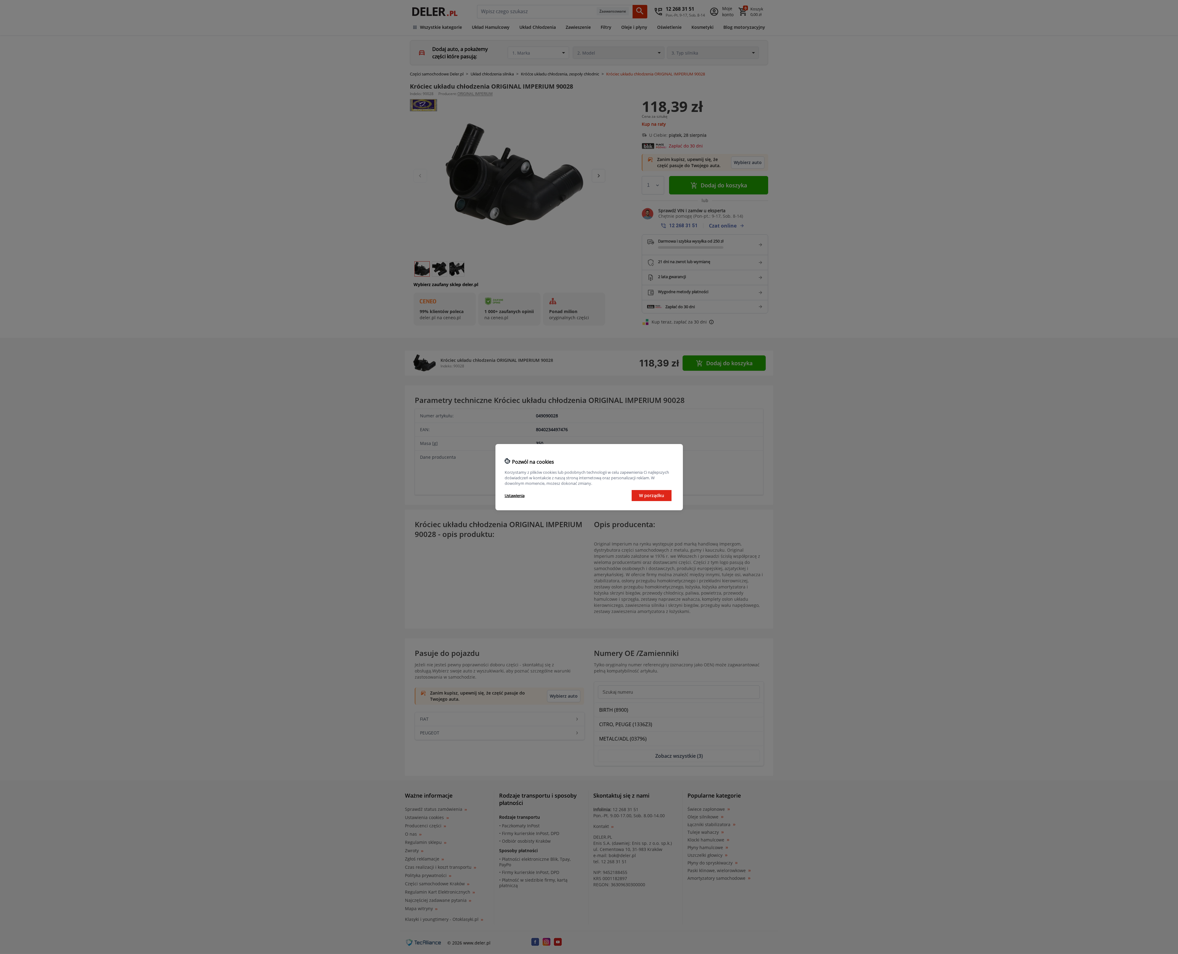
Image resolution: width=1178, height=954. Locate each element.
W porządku (651, 495)
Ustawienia (515, 495)
